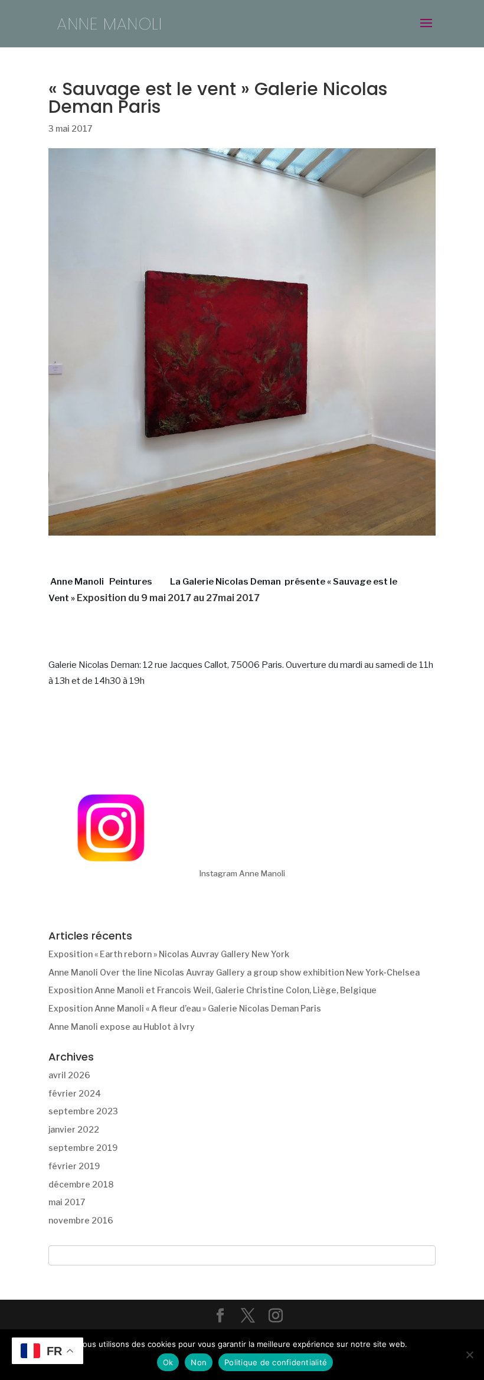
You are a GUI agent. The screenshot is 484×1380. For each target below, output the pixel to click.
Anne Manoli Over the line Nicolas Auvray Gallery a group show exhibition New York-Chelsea (234, 972)
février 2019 (74, 1166)
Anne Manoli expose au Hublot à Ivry (121, 1027)
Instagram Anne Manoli (242, 873)
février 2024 (74, 1093)
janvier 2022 (73, 1129)
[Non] (469, 1355)
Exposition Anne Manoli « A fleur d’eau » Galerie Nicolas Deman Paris (184, 1008)
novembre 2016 (80, 1220)
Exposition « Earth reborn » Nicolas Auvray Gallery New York (168, 954)
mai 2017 (66, 1202)
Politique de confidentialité (275, 1362)
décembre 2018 (81, 1184)
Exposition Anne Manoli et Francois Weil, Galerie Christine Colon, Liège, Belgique (212, 990)
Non (199, 1362)
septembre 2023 (83, 1111)
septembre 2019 (82, 1148)
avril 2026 (69, 1075)
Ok (168, 1362)
